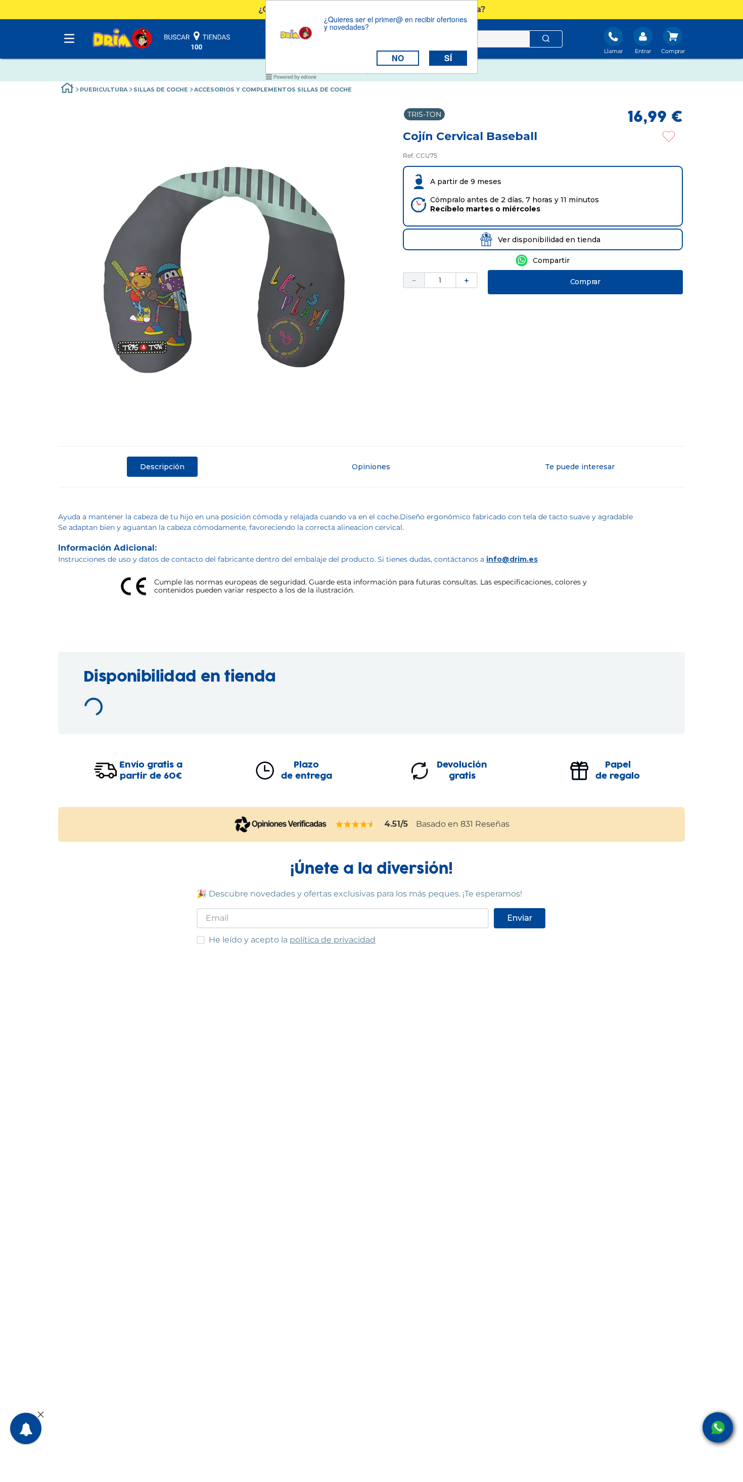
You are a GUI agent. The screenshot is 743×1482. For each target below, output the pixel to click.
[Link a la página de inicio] (67, 89)
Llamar (613, 51)
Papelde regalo (617, 778)
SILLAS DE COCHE (160, 89)
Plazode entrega (306, 778)
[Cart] (673, 41)
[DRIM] (122, 39)
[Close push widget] (41, 1415)
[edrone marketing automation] (291, 78)
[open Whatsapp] (718, 1427)
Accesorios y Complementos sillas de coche (273, 89)
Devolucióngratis (462, 778)
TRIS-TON (424, 114)
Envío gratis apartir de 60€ (150, 778)
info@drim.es (512, 559)
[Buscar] (546, 39)
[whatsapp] (543, 260)
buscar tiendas (197, 40)
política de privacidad (333, 948)
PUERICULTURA (103, 89)
